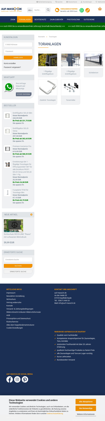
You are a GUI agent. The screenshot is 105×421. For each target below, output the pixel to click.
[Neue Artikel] (31, 214)
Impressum (10, 293)
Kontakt (9, 306)
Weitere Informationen (86, 414)
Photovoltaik (73, 19)
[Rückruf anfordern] (87, 10)
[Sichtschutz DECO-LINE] (13, 225)
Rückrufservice (12, 322)
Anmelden (18, 58)
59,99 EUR (9, 242)
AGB (8, 315)
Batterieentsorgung (45, 2)
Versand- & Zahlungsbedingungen (19, 309)
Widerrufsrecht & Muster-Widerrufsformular (23, 312)
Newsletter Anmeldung (15, 296)
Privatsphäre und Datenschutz (18, 318)
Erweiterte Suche (18, 272)
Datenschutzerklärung (55, 413)
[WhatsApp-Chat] (81, 10)
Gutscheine (89, 19)
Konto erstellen (10, 63)
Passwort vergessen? (12, 67)
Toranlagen (25, 19)
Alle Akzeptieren (86, 402)
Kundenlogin (87, 2)
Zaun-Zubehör (56, 19)
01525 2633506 (23, 94)
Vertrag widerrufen (13, 302)
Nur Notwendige (85, 408)
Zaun (12, 19)
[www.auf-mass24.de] (11, 9)
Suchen (59, 2)
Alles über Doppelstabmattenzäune (20, 325)
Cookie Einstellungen (14, 328)
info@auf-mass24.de (67, 303)
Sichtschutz (40, 19)
